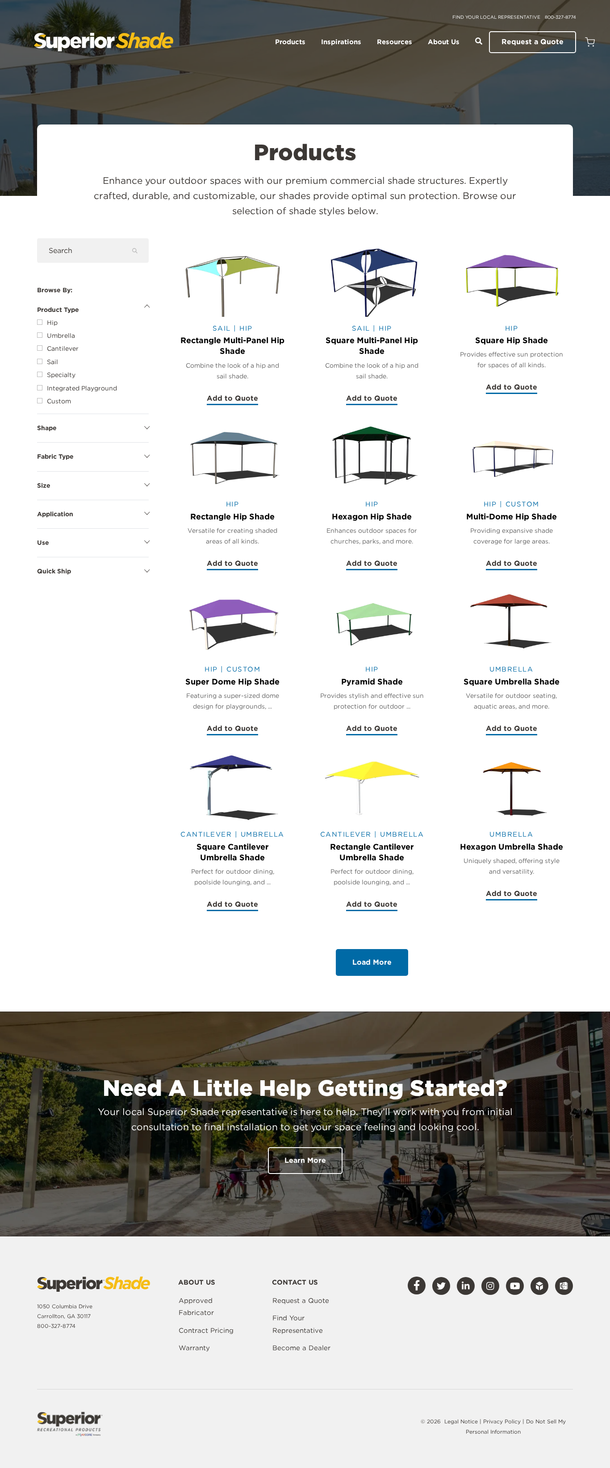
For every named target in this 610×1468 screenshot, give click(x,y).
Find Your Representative (297, 1324)
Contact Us (295, 1282)
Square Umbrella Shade (512, 681)
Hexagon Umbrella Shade (511, 846)
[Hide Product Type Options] (93, 308)
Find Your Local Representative (496, 17)
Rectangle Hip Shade (232, 516)
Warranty (194, 1348)
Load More (372, 962)
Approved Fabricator (196, 1307)
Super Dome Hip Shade (232, 681)
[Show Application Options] (93, 512)
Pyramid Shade (372, 681)
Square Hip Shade (511, 340)
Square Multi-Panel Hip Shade (372, 346)
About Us (444, 42)
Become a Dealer (301, 1348)
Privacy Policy (502, 1421)
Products (290, 42)
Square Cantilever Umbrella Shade (232, 852)
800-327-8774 (560, 17)
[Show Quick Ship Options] (93, 569)
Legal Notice (461, 1421)
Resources (394, 42)
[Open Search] (478, 41)
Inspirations (341, 42)
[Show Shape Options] (93, 426)
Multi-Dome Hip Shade (511, 516)
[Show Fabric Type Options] (93, 455)
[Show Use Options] (93, 541)
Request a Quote (532, 41)
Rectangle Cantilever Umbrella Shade (372, 852)
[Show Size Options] (93, 484)
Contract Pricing (206, 1331)
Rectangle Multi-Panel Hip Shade (232, 346)
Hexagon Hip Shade (372, 516)
